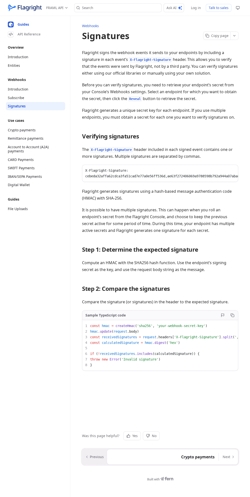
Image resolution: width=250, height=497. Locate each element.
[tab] (35, 24)
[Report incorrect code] (222, 315)
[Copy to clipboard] (232, 315)
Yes (135, 435)
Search (87, 7)
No (154, 435)
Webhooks (90, 25)
